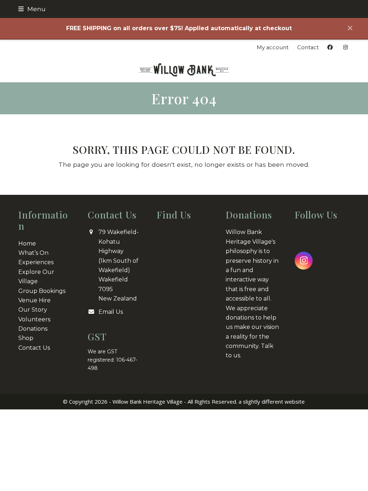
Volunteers (34, 319)
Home (27, 243)
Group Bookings (41, 291)
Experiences (36, 262)
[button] (32, 9)
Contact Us (34, 347)
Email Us (110, 311)
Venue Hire (34, 300)
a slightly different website (272, 401)
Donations (32, 328)
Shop (25, 338)
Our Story (32, 309)
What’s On (33, 252)
